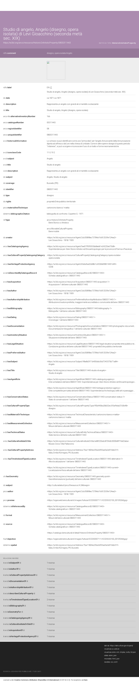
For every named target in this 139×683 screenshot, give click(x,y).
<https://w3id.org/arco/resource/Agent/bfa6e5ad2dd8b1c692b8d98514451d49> (82, 265)
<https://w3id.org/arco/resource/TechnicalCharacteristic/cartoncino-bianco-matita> (83, 415)
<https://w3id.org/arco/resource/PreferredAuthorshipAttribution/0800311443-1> (88, 300)
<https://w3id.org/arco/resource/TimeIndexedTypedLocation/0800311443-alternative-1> (85, 460)
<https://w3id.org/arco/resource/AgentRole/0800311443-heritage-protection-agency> (91, 389)
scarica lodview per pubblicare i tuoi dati (22, 671)
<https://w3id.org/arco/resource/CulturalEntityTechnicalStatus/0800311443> (80, 433)
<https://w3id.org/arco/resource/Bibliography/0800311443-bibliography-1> (79, 309)
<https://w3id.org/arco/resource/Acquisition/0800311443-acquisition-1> (78, 283)
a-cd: (15, 141)
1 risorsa (51, 563)
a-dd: (15, 397)
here (85, 680)
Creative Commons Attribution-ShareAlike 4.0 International (36, 680)
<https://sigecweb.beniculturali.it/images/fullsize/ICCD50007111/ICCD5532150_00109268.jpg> (87, 500)
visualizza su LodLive (111, 649)
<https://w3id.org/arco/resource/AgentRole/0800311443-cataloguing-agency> (91, 380)
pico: (15, 208)
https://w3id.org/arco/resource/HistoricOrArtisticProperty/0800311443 (37, 42)
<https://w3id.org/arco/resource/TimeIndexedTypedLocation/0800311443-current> (83, 468)
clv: (10, 476)
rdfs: (9, 53)
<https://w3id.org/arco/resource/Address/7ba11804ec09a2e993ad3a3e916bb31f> (83, 451)
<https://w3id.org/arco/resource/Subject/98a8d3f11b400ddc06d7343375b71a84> (82, 362)
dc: (6, 98)
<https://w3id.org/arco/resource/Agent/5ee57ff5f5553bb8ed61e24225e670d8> (89, 247)
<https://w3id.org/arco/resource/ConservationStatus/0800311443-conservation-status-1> (86, 398)
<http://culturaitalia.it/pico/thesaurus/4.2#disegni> (68, 485)
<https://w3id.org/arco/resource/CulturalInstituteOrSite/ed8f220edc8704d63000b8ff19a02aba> (88, 442)
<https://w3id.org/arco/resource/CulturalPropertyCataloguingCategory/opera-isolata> (84, 256)
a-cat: (20, 273)
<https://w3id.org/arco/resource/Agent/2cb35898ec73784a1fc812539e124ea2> (81, 238)
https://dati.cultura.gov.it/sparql (121, 646)
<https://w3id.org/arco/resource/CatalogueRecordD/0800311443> (76, 274)
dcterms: (16, 214)
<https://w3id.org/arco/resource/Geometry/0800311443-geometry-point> (78, 477)
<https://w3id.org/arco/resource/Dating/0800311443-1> (71, 318)
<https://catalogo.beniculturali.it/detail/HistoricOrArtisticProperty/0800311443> (81, 533)
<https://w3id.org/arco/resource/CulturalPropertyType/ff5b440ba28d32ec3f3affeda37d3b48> (87, 407)
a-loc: (17, 441)
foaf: (9, 539)
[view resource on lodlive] (134, 17)
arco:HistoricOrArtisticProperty (60, 221)
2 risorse (50, 600)
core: (10, 171)
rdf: (6, 220)
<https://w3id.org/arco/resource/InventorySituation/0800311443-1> (76, 336)
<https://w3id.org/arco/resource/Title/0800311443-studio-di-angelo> (76, 371)
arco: (13, 122)
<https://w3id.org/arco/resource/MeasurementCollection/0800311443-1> (78, 424)
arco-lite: (19, 116)
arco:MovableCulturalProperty (59, 230)
